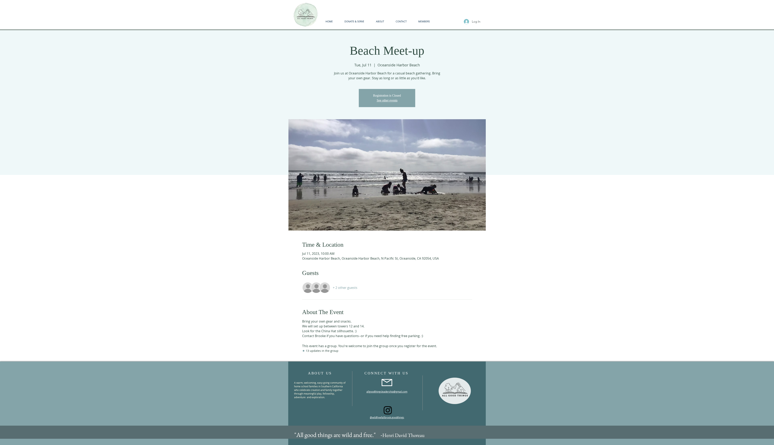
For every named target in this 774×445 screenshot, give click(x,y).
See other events (387, 100)
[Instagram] (387, 410)
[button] (380, 21)
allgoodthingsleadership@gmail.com (386, 391)
